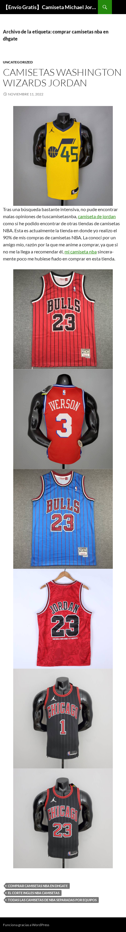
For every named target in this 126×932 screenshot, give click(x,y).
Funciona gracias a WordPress (26, 925)
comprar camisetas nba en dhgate (38, 886)
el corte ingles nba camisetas (33, 893)
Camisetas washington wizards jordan (62, 77)
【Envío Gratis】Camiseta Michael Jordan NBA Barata (50, 7)
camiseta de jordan (97, 216)
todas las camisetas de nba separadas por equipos (52, 900)
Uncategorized (18, 62)
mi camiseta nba (80, 251)
